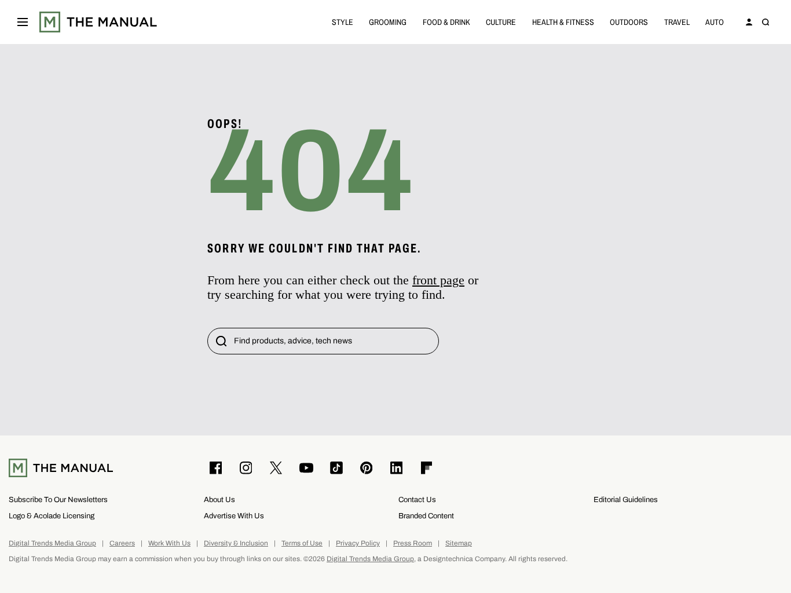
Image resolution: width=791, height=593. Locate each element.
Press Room (412, 543)
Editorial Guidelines (626, 499)
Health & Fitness (563, 21)
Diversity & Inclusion (236, 543)
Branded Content (426, 515)
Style (342, 21)
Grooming (388, 21)
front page (438, 280)
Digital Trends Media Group (52, 543)
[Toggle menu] (22, 22)
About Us (219, 499)
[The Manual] (98, 22)
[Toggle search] (765, 22)
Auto (714, 21)
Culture (501, 21)
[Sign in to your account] (749, 22)
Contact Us (417, 499)
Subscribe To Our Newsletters (58, 499)
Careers (122, 543)
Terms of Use (302, 543)
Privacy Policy (358, 543)
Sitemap (458, 543)
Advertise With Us (234, 515)
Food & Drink (446, 21)
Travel (677, 21)
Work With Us (169, 543)
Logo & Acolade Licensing (51, 515)
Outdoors (629, 21)
